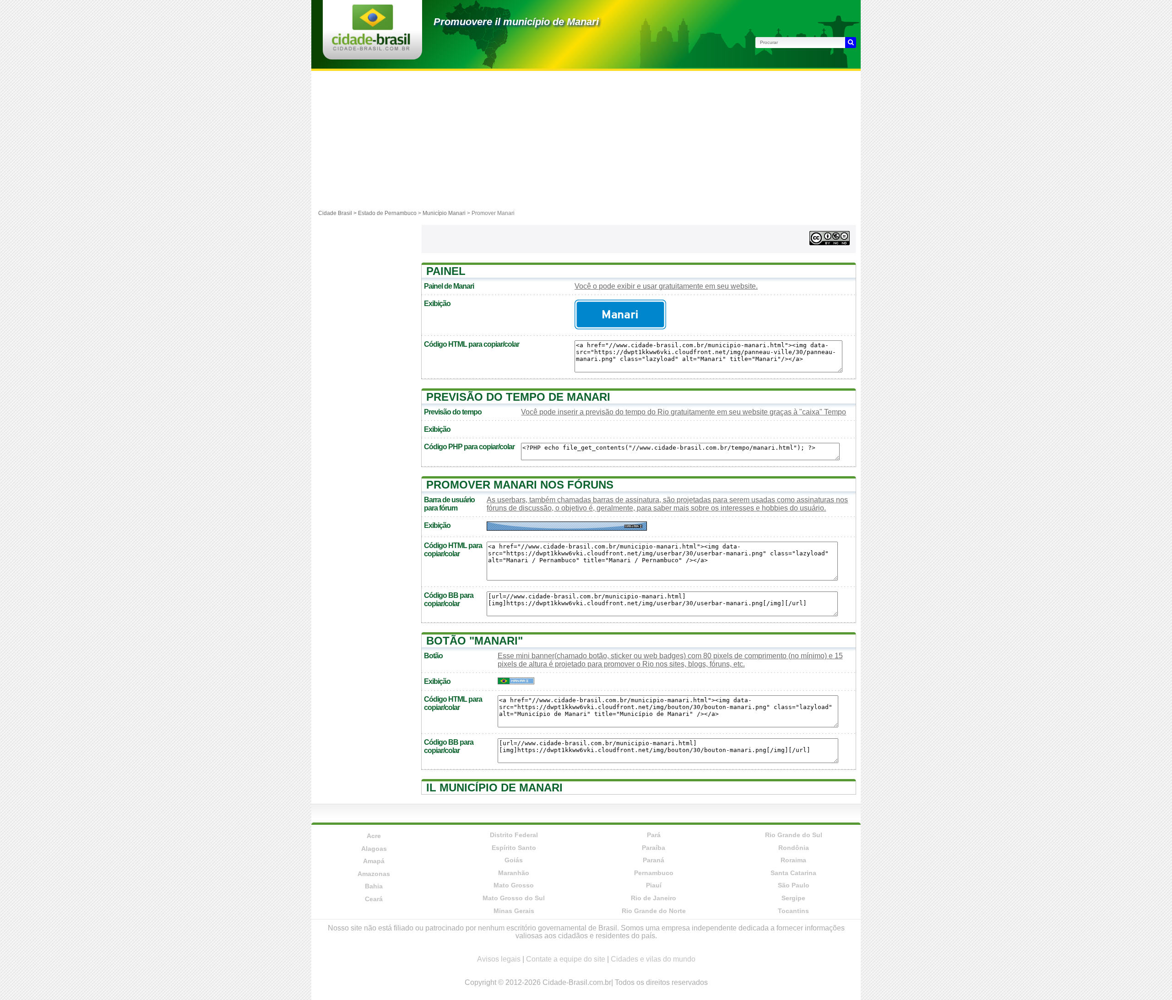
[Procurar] (850, 42)
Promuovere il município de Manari (516, 21)
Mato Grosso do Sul (514, 898)
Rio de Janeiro (653, 898)
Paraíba (653, 847)
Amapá (374, 861)
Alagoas (374, 848)
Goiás (514, 860)
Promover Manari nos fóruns (519, 484)
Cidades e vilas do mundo (653, 959)
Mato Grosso (514, 885)
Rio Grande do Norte (654, 910)
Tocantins (793, 910)
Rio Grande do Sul (793, 835)
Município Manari (444, 213)
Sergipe (793, 898)
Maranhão (513, 872)
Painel (446, 271)
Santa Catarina (793, 872)
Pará (654, 835)
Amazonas (374, 873)
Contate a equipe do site (565, 959)
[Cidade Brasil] (371, 48)
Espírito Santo (514, 847)
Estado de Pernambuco (387, 213)
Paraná (653, 860)
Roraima (793, 860)
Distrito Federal (514, 835)
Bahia (374, 886)
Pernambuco (653, 872)
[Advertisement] (586, 139)
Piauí (654, 885)
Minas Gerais (514, 910)
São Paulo (793, 885)
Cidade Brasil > (338, 213)
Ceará (374, 899)
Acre (374, 835)
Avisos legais (499, 959)
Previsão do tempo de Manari (518, 397)
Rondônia (793, 847)
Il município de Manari (494, 787)
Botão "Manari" (474, 640)
